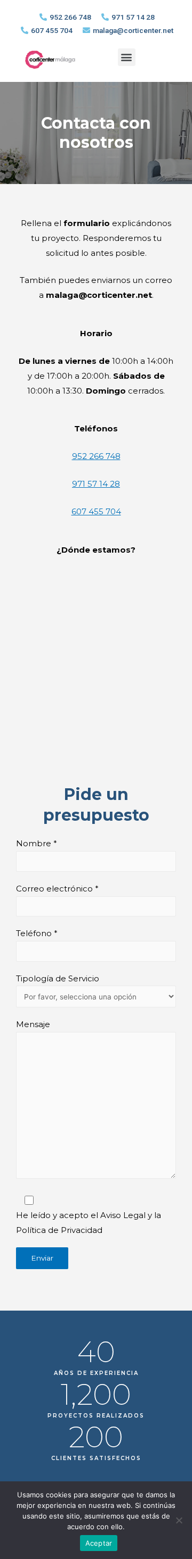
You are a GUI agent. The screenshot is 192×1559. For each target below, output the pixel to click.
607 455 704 (96, 511)
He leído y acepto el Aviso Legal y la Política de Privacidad (88, 1222)
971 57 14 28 (96, 484)
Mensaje (33, 1024)
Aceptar (99, 1543)
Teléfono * (37, 933)
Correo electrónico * (57, 888)
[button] (126, 57)
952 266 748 (96, 456)
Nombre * (36, 843)
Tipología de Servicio (57, 978)
